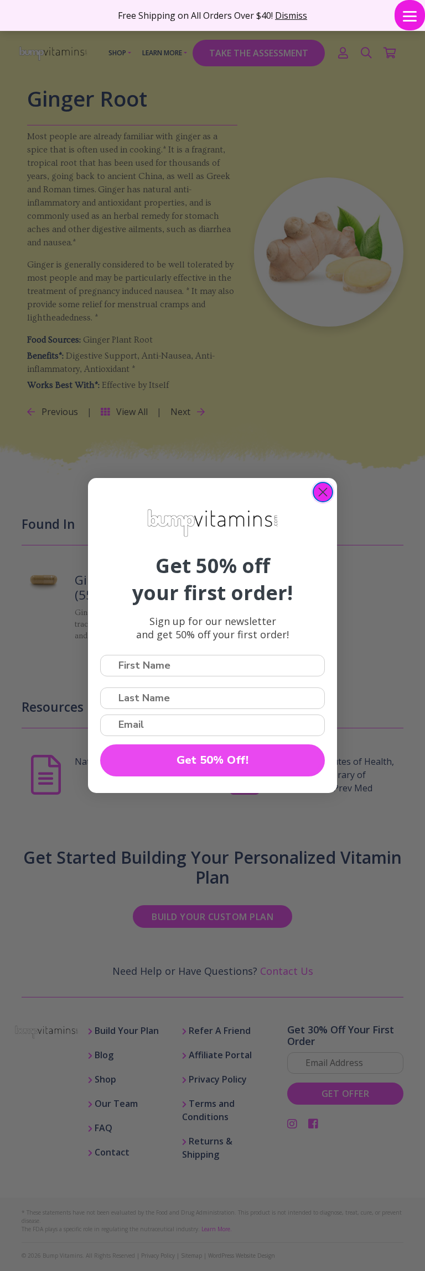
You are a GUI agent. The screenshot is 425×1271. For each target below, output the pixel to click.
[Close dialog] (323, 492)
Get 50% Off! (212, 760)
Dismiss (291, 15)
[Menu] (410, 15)
